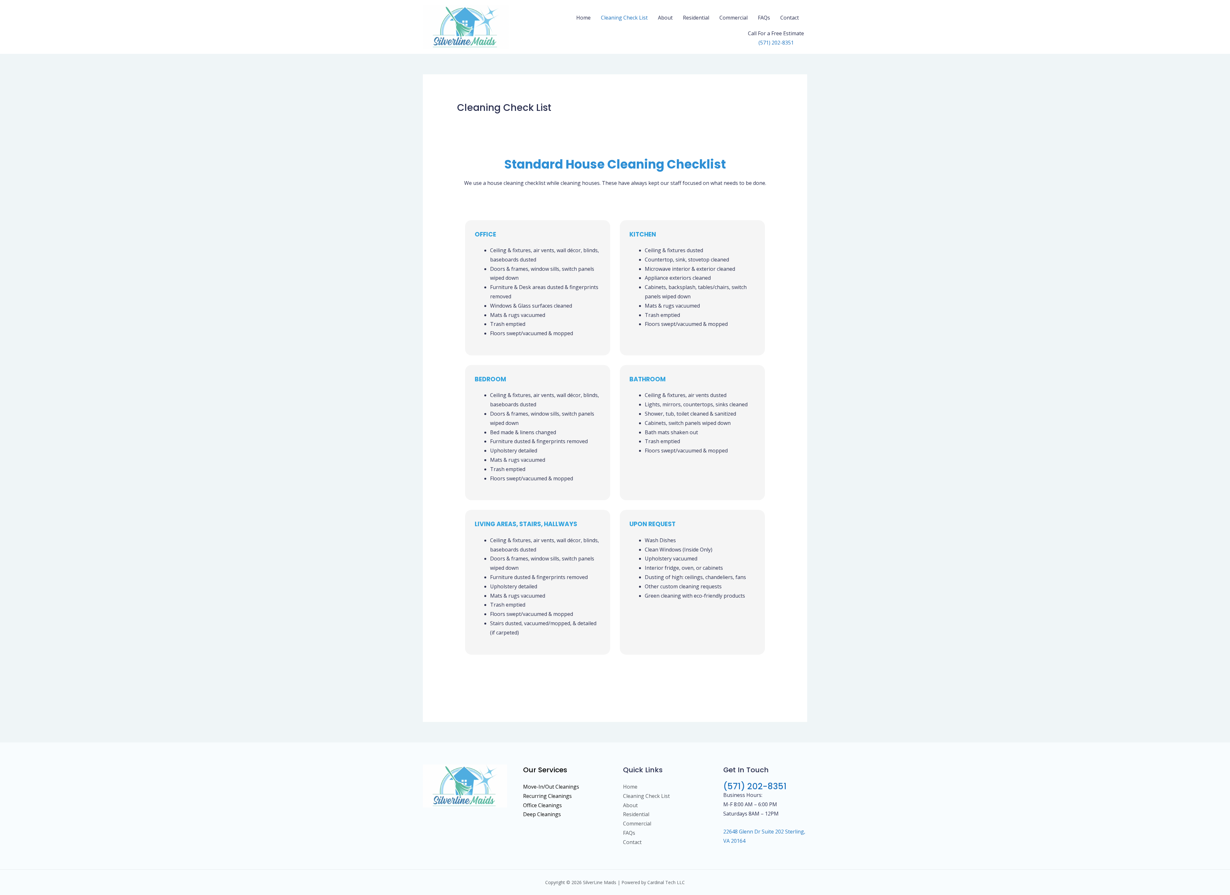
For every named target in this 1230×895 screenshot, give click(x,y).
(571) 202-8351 (755, 786)
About (665, 17)
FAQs (764, 17)
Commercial (733, 17)
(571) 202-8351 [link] (776, 42)
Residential (696, 17)
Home (583, 17)
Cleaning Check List (624, 17)
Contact (789, 17)
